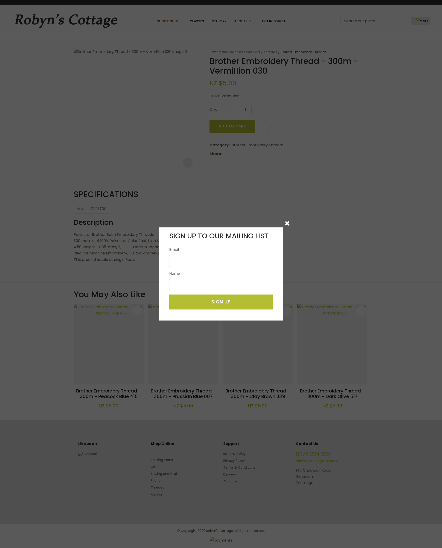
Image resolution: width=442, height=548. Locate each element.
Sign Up (221, 302)
